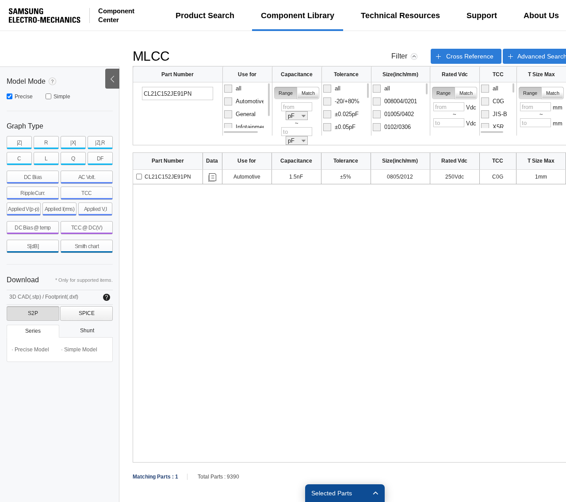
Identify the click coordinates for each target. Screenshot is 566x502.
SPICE (87, 313)
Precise (24, 96)
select (139, 176)
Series (33, 331)
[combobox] (297, 115)
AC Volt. (86, 177)
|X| (73, 143)
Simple (62, 96)
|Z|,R (100, 143)
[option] (247, 88)
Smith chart (87, 246)
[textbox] (177, 93)
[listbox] (247, 109)
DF (100, 159)
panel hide (414, 56)
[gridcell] (168, 177)
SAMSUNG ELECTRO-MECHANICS (44, 15)
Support (482, 15)
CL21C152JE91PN (168, 177)
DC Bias (33, 177)
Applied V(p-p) (23, 209)
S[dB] (32, 246)
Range (286, 93)
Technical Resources (400, 15)
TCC (86, 193)
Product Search (205, 15)
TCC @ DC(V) (86, 228)
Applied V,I (95, 209)
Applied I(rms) (60, 209)
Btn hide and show (112, 79)
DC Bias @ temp (33, 228)
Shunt (87, 330)
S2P (33, 313)
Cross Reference (469, 56)
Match (308, 93)
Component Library (297, 15)
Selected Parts (331, 493)
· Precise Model (30, 349)
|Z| (19, 143)
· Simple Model (79, 349)
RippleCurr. (32, 193)
